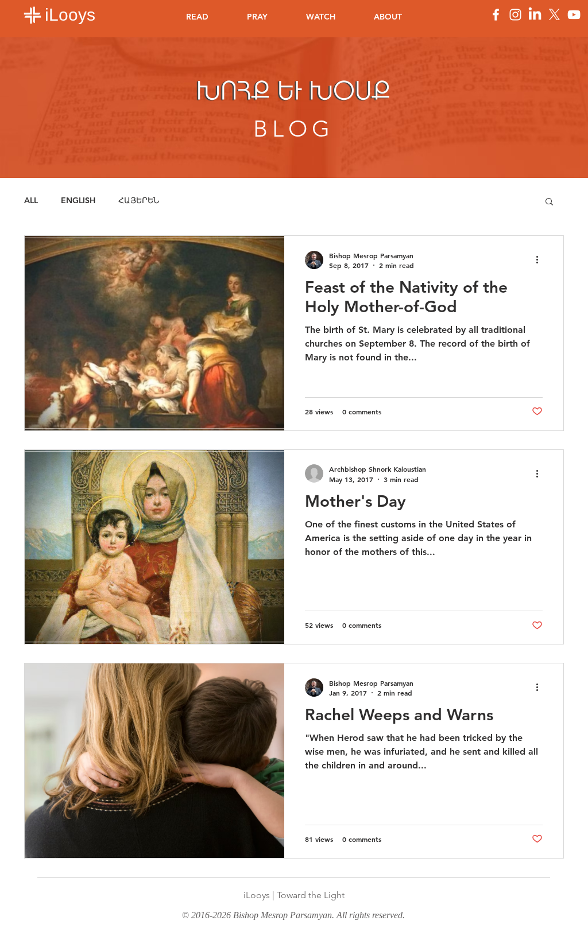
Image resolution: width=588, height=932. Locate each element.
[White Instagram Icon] (515, 14)
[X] (554, 14)
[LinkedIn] (535, 14)
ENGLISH (78, 200)
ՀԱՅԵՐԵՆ (138, 200)
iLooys (70, 14)
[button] (549, 202)
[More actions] (541, 260)
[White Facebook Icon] (496, 14)
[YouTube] (574, 14)
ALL (31, 200)
